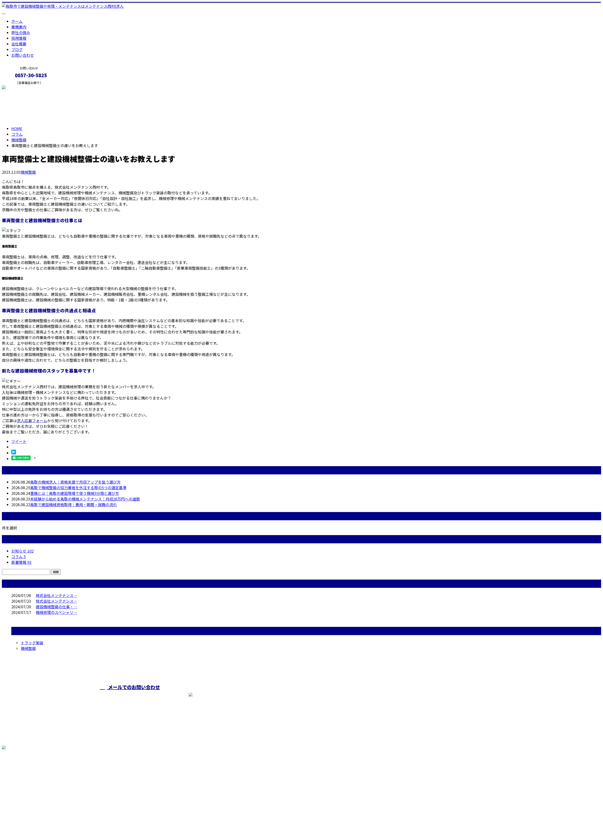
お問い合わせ (22, 55)
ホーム (17, 21)
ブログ (17, 49)
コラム (18, 556)
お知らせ (22, 551)
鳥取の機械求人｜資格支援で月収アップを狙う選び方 (75, 482)
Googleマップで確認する (25, 773)
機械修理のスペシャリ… (56, 612)
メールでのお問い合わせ (133, 687)
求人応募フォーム (32, 420)
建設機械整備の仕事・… (56, 606)
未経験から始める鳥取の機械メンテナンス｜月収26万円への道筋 (85, 499)
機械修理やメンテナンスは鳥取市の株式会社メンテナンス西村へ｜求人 (62, 801)
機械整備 (18, 140)
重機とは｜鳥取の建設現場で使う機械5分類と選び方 (74, 493)
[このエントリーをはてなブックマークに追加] (13, 453)
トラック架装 (32, 642)
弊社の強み (20, 32)
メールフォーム (18, 88)
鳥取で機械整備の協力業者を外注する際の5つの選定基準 (78, 487)
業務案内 (18, 27)
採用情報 (18, 38)
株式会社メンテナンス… (56, 595)
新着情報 (21, 562)
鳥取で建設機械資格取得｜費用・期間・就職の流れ (73, 504)
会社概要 (18, 44)
